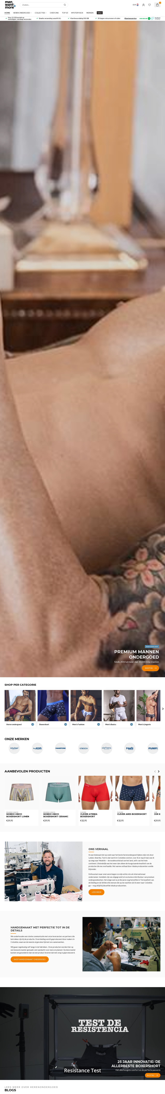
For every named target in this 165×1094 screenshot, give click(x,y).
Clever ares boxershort (132, 814)
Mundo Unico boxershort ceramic (55, 815)
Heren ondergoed (21, 13)
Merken (89, 13)
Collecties (40, 13)
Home (7, 13)
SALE (100, 13)
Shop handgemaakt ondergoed (30, 959)
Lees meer (96, 892)
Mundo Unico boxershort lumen (17, 815)
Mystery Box (77, 13)
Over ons (54, 13)
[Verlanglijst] (149, 4)
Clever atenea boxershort (88, 815)
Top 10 (65, 13)
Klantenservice (130, 18)
